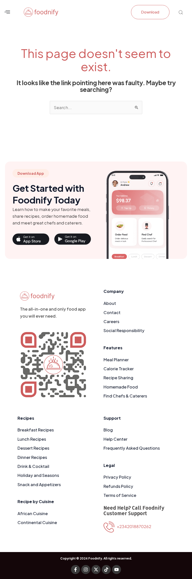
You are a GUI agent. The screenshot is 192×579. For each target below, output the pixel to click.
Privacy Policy (117, 477)
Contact (112, 312)
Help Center (116, 439)
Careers (111, 321)
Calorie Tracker (119, 368)
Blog (108, 429)
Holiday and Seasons (38, 475)
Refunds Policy (118, 486)
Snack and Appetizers (39, 484)
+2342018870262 (132, 526)
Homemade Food (121, 386)
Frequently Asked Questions (132, 448)
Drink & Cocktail (33, 466)
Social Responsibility (124, 330)
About (110, 303)
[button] (7, 12)
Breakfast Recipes (36, 429)
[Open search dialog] (181, 13)
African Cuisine (33, 513)
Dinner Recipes (32, 457)
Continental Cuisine (37, 522)
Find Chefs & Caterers (125, 395)
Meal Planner (116, 359)
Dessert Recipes (33, 448)
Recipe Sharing (118, 377)
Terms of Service (120, 495)
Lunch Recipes (32, 439)
